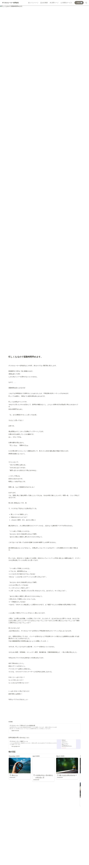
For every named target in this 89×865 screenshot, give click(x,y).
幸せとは (11, 758)
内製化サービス (67, 2)
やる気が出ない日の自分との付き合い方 (42, 759)
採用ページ (55, 2)
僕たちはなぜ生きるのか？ (64, 758)
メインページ (34, 2)
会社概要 (45, 2)
